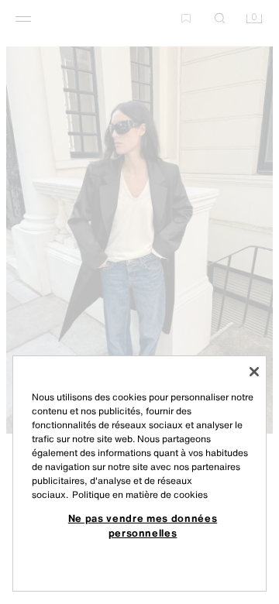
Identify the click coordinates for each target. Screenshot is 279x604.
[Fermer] (254, 371)
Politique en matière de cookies (140, 494)
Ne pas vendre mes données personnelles (142, 525)
